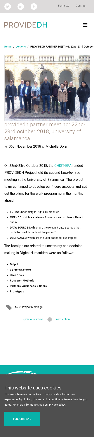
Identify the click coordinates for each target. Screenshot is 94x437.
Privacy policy (57, 404)
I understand (22, 418)
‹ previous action (33, 319)
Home (8, 46)
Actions (21, 46)
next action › (63, 319)
